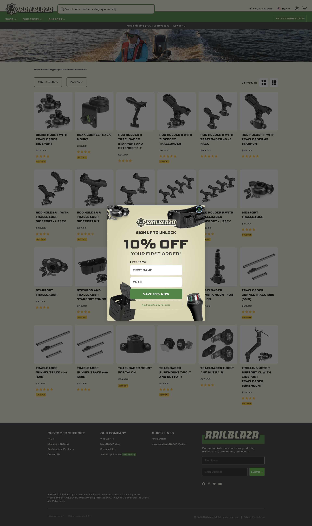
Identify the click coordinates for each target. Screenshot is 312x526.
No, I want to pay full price (156, 304)
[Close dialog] (199, 209)
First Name (138, 262)
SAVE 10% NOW (156, 293)
